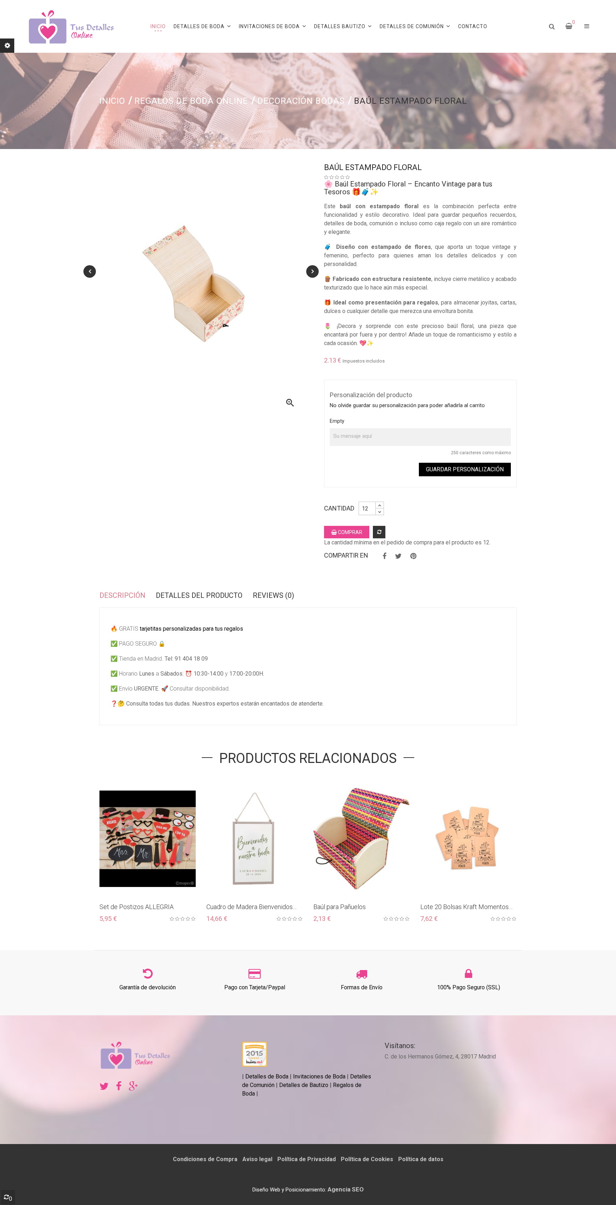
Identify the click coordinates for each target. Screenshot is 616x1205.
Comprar (349, 532)
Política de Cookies (367, 1159)
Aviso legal (257, 1159)
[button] (586, 26)
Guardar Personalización (465, 469)
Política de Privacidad (306, 1159)
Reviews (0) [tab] (273, 595)
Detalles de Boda (266, 1076)
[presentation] (89, 271)
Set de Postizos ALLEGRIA (136, 907)
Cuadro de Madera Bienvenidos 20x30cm (249, 907)
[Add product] (379, 532)
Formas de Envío (362, 987)
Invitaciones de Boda (320, 1076)
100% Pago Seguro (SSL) (468, 987)
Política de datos (420, 1159)
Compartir (384, 556)
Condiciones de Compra (205, 1159)
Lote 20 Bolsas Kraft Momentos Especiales (464, 907)
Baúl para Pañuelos (339, 907)
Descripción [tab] (122, 595)
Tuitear (398, 556)
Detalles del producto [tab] (199, 595)
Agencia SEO (346, 1189)
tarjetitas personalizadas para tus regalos (191, 628)
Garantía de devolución (147, 987)
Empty (337, 421)
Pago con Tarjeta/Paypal (254, 987)
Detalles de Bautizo (303, 1085)
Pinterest (413, 556)
